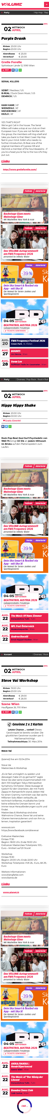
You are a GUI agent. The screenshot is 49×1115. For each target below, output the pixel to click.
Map (7, 70)
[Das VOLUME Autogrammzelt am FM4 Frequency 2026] (24, 243)
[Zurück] (2, 12)
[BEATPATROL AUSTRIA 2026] (24, 317)
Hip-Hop (38, 13)
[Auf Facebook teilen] (13, 70)
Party (6, 13)
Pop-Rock (31, 380)
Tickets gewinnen (16, 331)
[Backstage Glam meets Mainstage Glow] (24, 205)
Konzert (8, 655)
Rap (46, 13)
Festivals (28, 191)
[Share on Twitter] (16, 70)
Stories (29, 265)
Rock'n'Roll (43, 380)
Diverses (21, 380)
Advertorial (40, 191)
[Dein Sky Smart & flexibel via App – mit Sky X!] (24, 280)
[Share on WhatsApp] (20, 70)
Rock (45, 655)
